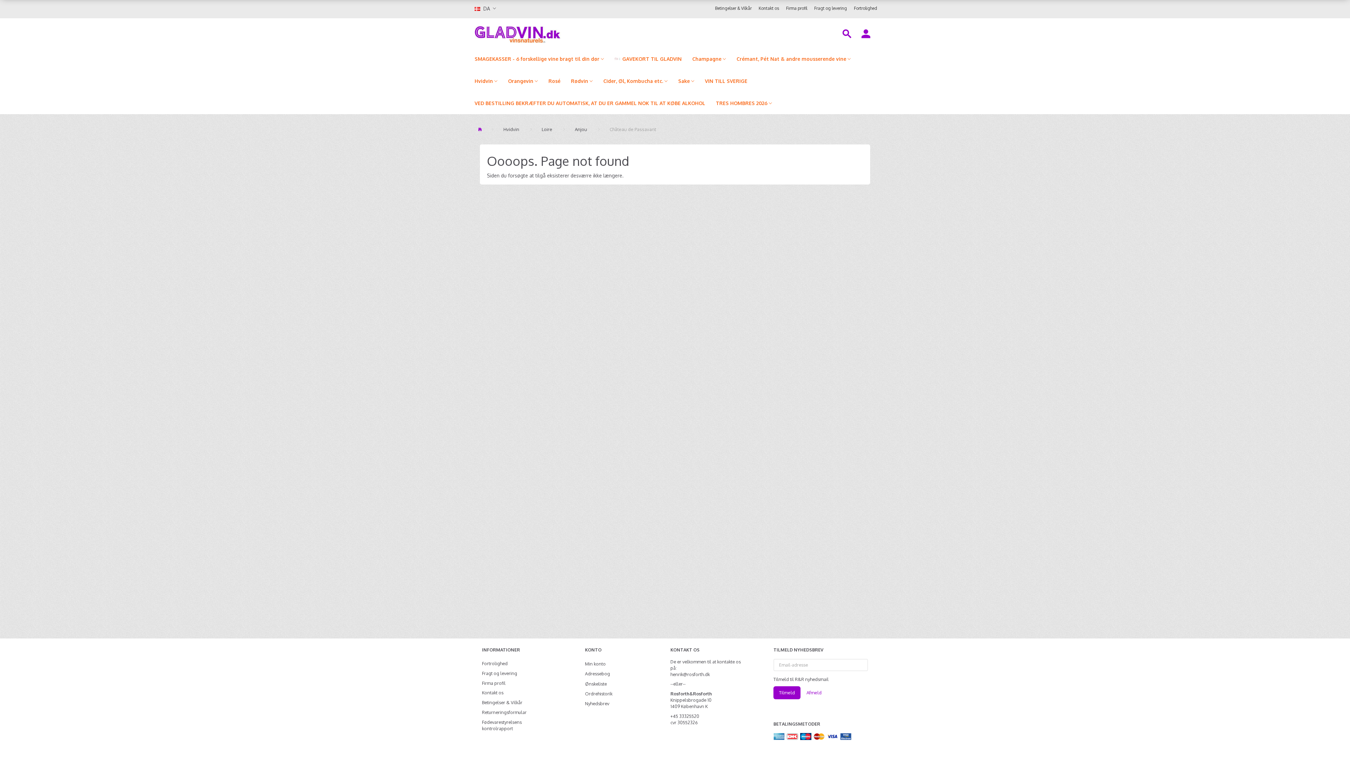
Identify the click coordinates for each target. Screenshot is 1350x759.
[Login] (865, 33)
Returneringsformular (504, 712)
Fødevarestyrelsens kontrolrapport (502, 725)
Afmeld (814, 692)
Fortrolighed (865, 8)
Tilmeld (787, 692)
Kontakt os (769, 8)
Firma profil (796, 8)
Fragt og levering (830, 8)
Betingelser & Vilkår (733, 8)
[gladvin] (546, 33)
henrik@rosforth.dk (690, 674)
